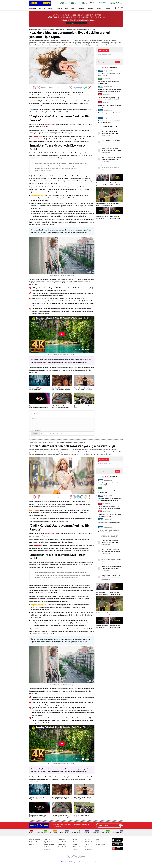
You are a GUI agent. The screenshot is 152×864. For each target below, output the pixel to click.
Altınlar (75, 839)
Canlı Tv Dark (47, 839)
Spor (66, 8)
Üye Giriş (98, 839)
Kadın (73, 8)
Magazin (44, 29)
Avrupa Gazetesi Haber (35, 29)
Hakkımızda (57, 862)
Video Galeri (88, 842)
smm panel (47, 849)
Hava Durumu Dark (34, 839)
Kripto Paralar (118, 831)
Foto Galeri (81, 8)
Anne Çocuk (51, 29)
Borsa (31, 831)
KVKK (80, 862)
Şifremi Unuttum (100, 844)
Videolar (90, 8)
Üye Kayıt (98, 842)
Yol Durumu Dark (34, 842)
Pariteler (96, 831)
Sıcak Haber (88, 849)
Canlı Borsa (61, 839)
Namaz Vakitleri (42, 831)
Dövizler (75, 842)
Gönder (35, 433)
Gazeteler (108, 8)
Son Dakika (32, 8)
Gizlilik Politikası (69, 862)
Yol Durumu (106, 831)
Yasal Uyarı (95, 862)
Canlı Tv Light (33, 844)
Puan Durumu (76, 831)
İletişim (63, 862)
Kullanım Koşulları (87, 862)
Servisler (42, 8)
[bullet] (53, 433)
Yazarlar (99, 8)
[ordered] (50, 433)
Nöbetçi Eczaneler (49, 844)
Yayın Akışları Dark (49, 842)
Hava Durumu (64, 831)
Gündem (50, 8)
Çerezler (76, 862)
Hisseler (86, 831)
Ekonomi (59, 8)
